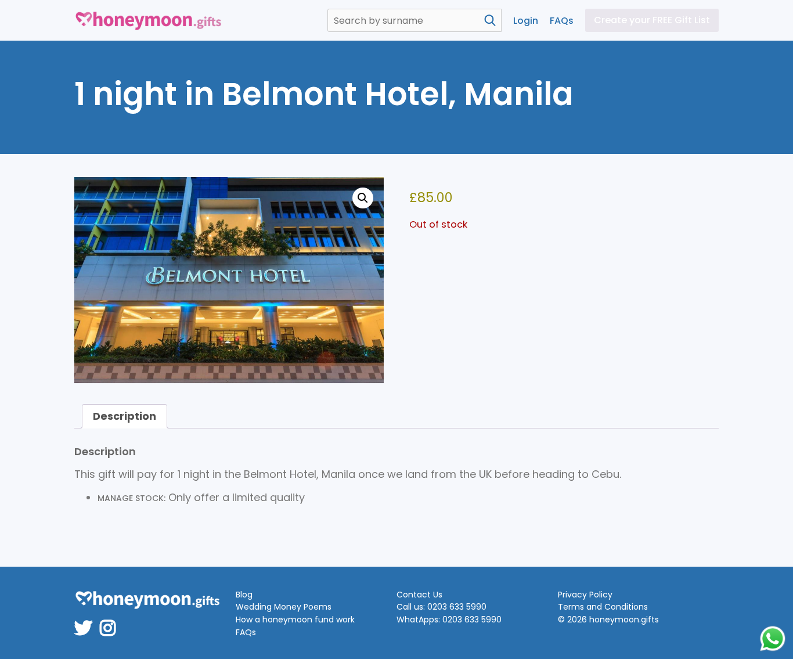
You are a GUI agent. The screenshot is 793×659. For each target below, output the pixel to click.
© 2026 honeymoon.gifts (608, 620)
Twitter (87, 620)
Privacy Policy (585, 595)
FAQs (562, 20)
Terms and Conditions (603, 607)
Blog (244, 595)
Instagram (111, 620)
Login (525, 20)
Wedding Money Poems (283, 607)
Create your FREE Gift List (652, 20)
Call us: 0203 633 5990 (441, 607)
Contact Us (419, 595)
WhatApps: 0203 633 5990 (449, 620)
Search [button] (490, 20)
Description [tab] (124, 416)
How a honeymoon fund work (295, 620)
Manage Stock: (131, 498)
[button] (362, 198)
